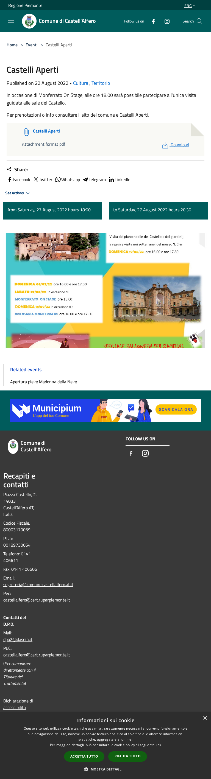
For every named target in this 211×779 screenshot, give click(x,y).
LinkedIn (123, 179)
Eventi (32, 44)
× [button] (205, 718)
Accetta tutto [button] (84, 756)
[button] (105, 769)
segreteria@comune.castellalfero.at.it (38, 584)
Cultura (80, 83)
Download (179, 144)
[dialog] (105, 745)
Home (12, 44)
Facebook (21, 179)
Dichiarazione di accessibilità (18, 704)
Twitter (45, 179)
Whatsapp (70, 179)
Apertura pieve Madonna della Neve (43, 381)
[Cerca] (199, 21)
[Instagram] (164, 21)
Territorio (100, 83)
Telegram (97, 179)
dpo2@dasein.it (17, 639)
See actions (15, 193)
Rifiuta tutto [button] (128, 756)
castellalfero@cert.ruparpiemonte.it (36, 600)
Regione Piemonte (25, 5)
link (158, 745)
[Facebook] (151, 21)
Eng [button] (188, 6)
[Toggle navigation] (11, 20)
